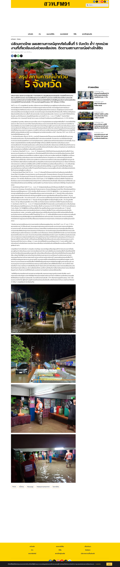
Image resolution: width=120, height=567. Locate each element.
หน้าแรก (13, 39)
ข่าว (32, 550)
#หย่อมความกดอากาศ (43, 486)
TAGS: (14, 486)
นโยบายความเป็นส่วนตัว (88, 553)
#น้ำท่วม (21, 486)
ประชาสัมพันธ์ (32, 553)
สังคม (19, 39)
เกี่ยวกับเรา (88, 546)
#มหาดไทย (56, 486)
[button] (40, 34)
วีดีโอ (60, 550)
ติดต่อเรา (87, 550)
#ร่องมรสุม (30, 486)
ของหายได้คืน (60, 546)
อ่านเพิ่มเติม (98, 564)
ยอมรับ (109, 564)
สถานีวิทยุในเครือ (60, 553)
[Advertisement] (60, 20)
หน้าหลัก (32, 546)
